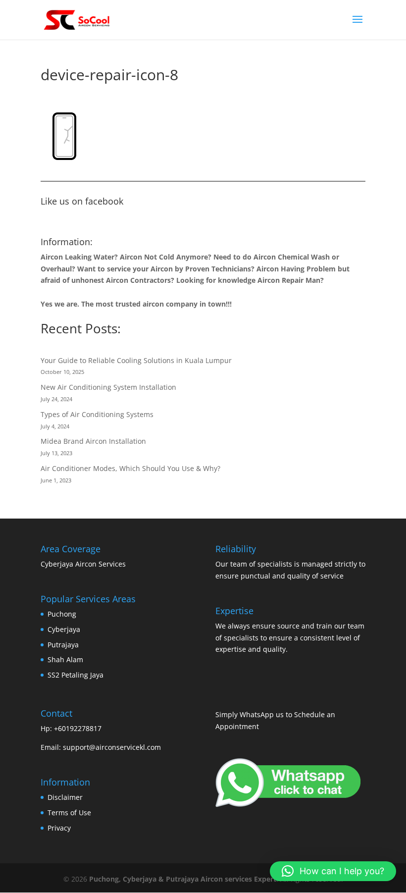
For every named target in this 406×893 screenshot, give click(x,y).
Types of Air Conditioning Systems (97, 414)
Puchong (62, 614)
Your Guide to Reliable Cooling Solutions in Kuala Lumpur (136, 360)
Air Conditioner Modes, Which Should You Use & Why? (130, 468)
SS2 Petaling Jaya (75, 675)
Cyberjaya (64, 629)
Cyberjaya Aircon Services (83, 564)
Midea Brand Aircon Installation (93, 441)
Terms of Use (69, 812)
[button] (333, 871)
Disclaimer (65, 797)
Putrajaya (63, 644)
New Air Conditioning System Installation (108, 387)
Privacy (59, 828)
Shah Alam (65, 659)
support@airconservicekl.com (112, 747)
